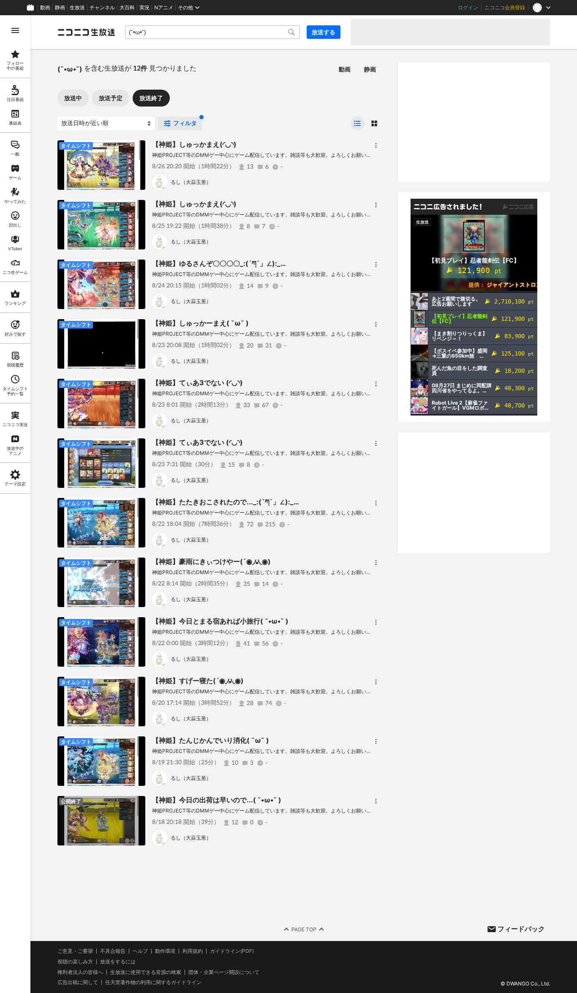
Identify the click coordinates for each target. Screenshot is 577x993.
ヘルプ (140, 951)
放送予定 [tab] (110, 97)
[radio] (357, 123)
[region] (15, 504)
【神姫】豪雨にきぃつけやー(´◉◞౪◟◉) (211, 561)
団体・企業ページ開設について (223, 972)
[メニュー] (376, 145)
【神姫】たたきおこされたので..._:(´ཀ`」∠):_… (225, 502)
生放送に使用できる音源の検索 (145, 972)
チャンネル (102, 7)
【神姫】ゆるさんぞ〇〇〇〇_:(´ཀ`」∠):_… (219, 263)
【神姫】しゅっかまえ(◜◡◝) (194, 144)
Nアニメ (163, 7)
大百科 (127, 7)
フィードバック (521, 929)
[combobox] (212, 32)
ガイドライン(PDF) (232, 951)
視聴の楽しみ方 (75, 961)
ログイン (468, 7)
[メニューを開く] (15, 30)
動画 (45, 7)
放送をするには (118, 961)
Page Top (303, 929)
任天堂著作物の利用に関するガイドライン (153, 982)
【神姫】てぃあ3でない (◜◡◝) (197, 382)
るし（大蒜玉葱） (191, 182)
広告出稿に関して (77, 982)
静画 (60, 7)
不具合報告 (112, 951)
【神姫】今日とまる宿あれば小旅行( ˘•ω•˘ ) (220, 621)
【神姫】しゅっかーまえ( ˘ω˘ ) (200, 323)
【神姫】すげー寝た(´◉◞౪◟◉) (198, 680)
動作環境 (165, 951)
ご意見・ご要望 (75, 951)
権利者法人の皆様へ (80, 972)
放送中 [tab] (73, 97)
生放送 (77, 7)
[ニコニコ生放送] (86, 32)
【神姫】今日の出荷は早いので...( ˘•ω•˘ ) (216, 800)
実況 (144, 7)
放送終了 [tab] (151, 97)
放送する (323, 32)
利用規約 (192, 951)
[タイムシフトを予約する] (137, 149)
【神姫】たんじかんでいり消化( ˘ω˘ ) (210, 740)
